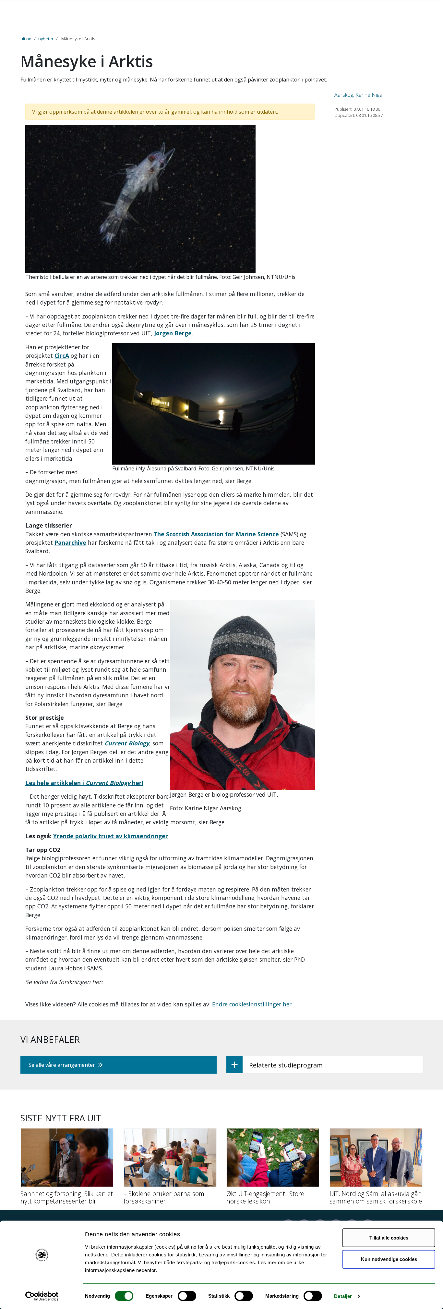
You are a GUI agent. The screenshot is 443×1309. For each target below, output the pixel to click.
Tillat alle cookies (388, 1237)
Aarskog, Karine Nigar (359, 94)
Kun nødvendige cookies (389, 1259)
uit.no (25, 39)
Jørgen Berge (173, 333)
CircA (61, 355)
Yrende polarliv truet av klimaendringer (110, 836)
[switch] (187, 1296)
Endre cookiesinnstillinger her (252, 1004)
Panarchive (70, 542)
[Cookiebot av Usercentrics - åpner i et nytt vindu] (42, 1296)
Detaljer (343, 1296)
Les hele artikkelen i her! (84, 783)
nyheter (46, 39)
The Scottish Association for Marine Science (216, 534)
